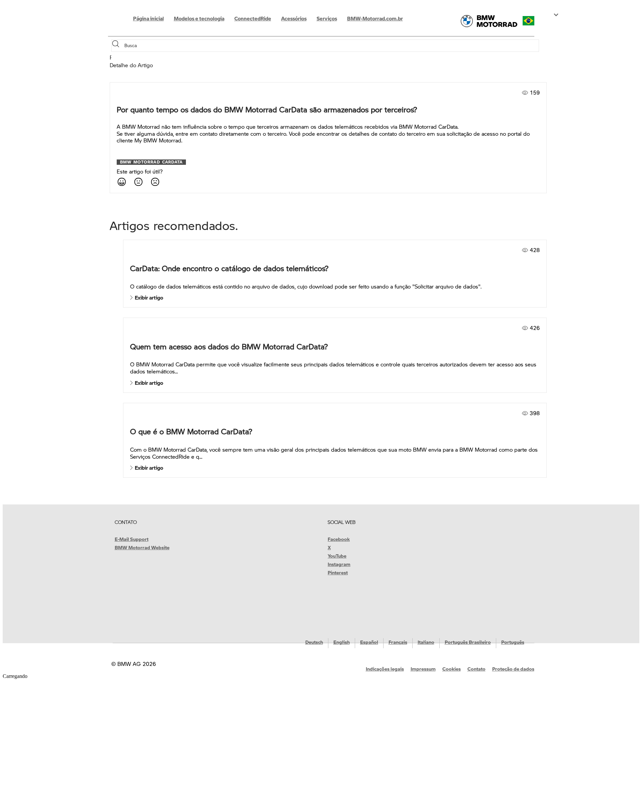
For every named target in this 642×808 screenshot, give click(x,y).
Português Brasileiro (468, 642)
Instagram (339, 564)
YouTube (337, 555)
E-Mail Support (131, 539)
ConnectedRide (252, 18)
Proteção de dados (513, 668)
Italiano (426, 642)
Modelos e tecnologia (199, 18)
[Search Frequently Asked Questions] (117, 45)
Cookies (451, 668)
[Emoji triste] (154, 181)
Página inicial (148, 18)
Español (369, 642)
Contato (476, 668)
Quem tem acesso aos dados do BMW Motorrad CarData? (229, 346)
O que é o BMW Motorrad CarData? (191, 431)
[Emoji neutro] (138, 181)
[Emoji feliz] (121, 181)
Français (398, 642)
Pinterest (338, 572)
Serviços (327, 18)
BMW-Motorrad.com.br (375, 18)
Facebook (339, 539)
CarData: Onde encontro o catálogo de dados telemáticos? (229, 268)
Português (512, 642)
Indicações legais (385, 668)
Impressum (423, 668)
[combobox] (331, 45)
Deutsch (314, 642)
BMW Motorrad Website (142, 547)
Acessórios (294, 18)
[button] (534, 20)
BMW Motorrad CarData (151, 162)
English (341, 642)
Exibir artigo (148, 297)
